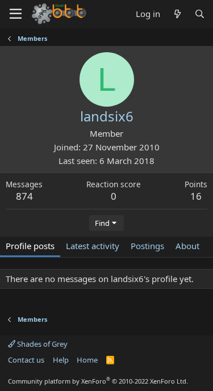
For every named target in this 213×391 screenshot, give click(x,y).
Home (87, 360)
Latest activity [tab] (92, 245)
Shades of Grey (41, 344)
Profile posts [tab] (30, 245)
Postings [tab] (147, 245)
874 (24, 196)
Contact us (26, 360)
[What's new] (177, 13)
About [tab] (187, 245)
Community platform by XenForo (98, 381)
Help (61, 360)
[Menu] (15, 14)
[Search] (200, 13)
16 (196, 196)
